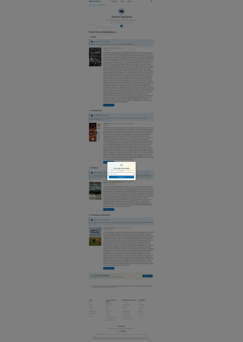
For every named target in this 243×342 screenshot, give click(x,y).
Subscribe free (121, 177)
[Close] (134, 163)
